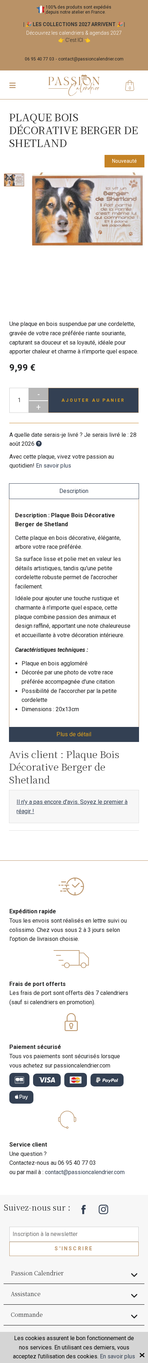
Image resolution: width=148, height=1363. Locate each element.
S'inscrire (74, 1248)
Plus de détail (73, 734)
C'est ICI (74, 40)
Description (73, 491)
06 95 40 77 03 (39, 59)
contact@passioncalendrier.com (91, 59)
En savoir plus (53, 465)
